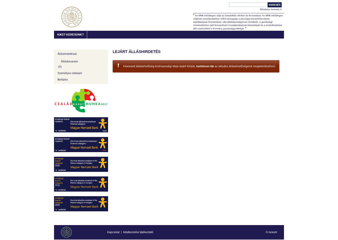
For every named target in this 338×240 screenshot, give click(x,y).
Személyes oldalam (69, 73)
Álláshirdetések (67, 54)
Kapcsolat (113, 232)
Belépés (62, 79)
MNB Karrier (71, 17)
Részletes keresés (271, 9)
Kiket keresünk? (70, 34)
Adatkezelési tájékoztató (138, 232)
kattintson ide (205, 66)
